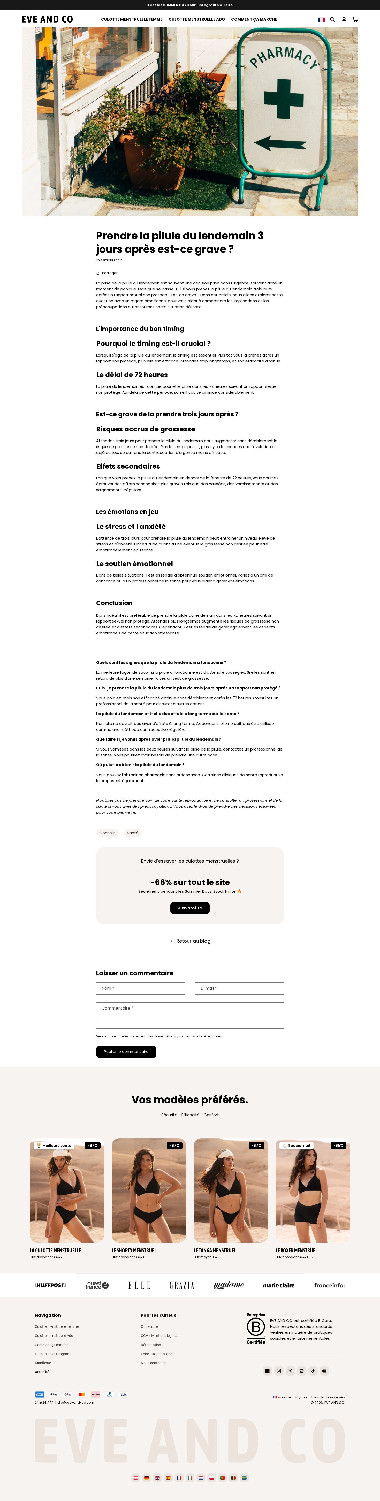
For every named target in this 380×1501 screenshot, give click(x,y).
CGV (144, 1335)
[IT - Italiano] (190, 1477)
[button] (321, 20)
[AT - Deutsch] (135, 1477)
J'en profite (190, 908)
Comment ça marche (51, 1345)
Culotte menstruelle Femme (57, 1326)
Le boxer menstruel (296, 1250)
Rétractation (151, 1345)
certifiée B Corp (316, 1320)
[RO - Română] (233, 1477)
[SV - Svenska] (244, 1477)
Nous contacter (153, 1363)
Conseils (107, 833)
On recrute (149, 1326)
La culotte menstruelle (55, 1250)
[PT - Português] (222, 1477)
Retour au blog (193, 941)
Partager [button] (110, 273)
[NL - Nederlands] (200, 1477)
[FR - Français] (179, 1477)
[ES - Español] (168, 1477)
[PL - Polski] (211, 1477)
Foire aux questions (156, 1354)
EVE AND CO (334, 1402)
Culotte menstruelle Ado (54, 1335)
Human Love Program (52, 1354)
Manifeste (43, 1363)
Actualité (42, 1372)
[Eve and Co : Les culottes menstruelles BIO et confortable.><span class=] (46, 19)
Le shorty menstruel (134, 1250)
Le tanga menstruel (215, 1250)
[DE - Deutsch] (146, 1477)
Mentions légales (164, 1335)
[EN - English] (157, 1477)
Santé (133, 833)
